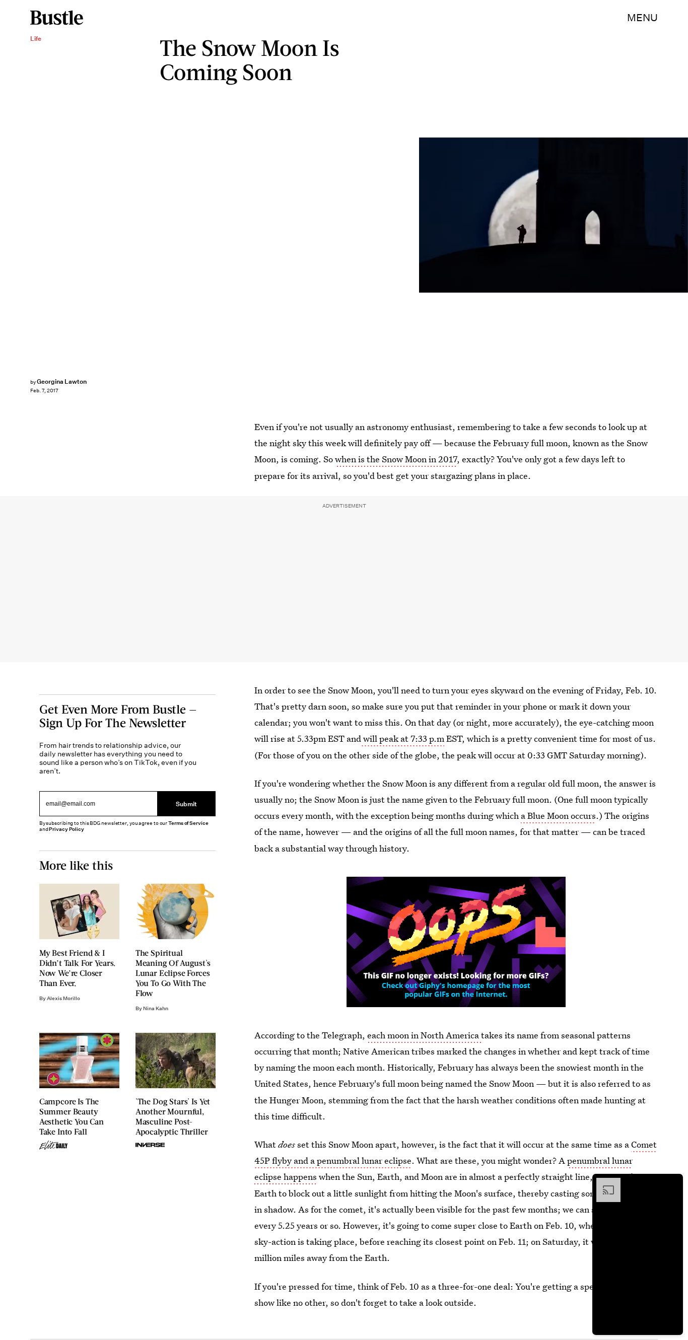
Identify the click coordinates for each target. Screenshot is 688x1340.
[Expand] (603, 1183)
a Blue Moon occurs (558, 815)
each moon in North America (424, 1035)
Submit (186, 803)
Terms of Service (188, 823)
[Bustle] (56, 17)
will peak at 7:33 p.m (402, 738)
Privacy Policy (66, 829)
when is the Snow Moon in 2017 (396, 459)
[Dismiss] (672, 1183)
